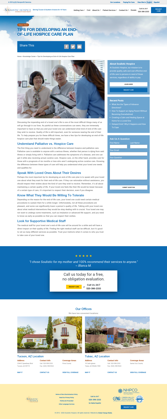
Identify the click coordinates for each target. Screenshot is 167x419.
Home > (20, 56)
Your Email (114, 150)
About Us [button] (95, 10)
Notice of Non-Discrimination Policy (67, 394)
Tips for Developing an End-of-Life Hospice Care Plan (55, 56)
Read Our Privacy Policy (66, 397)
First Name (114, 143)
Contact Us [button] (123, 10)
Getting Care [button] (79, 10)
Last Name (135, 143)
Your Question (116, 157)
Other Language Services (66, 404)
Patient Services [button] (109, 10)
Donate (133, 10)
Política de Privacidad (66, 401)
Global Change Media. (105, 413)
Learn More (128, 84)
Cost (88, 10)
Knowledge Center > (30, 56)
